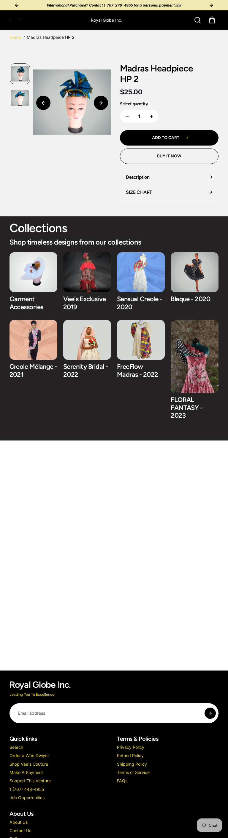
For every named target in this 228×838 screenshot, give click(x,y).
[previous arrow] (43, 103)
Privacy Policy (130, 747)
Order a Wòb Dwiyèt (29, 755)
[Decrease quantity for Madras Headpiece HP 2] (127, 116)
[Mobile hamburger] (16, 20)
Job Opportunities (27, 797)
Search (16, 747)
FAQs (122, 780)
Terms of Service (133, 772)
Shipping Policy (132, 764)
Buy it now (169, 156)
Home (15, 37)
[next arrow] (101, 103)
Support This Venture (30, 780)
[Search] (197, 20)
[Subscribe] (210, 713)
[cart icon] (211, 20)
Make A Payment (26, 772)
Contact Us (20, 830)
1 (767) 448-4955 (27, 789)
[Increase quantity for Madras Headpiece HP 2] (151, 116)
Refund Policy (130, 755)
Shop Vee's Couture (29, 764)
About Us (19, 822)
